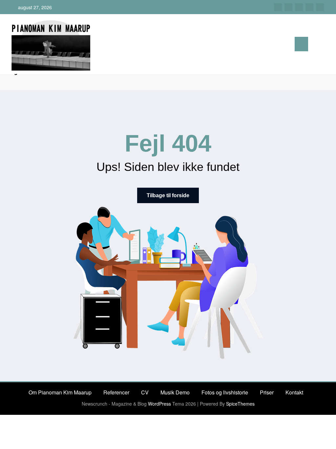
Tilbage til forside (168, 195)
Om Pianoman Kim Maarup (60, 392)
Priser (267, 392)
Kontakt (294, 392)
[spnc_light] (327, 44)
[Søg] (316, 45)
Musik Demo (175, 392)
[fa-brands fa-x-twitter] (288, 7)
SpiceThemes (240, 403)
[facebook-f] (278, 7)
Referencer (116, 392)
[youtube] (320, 7)
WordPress (159, 403)
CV (145, 392)
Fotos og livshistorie (224, 392)
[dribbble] (299, 7)
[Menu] (301, 44)
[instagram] (309, 7)
